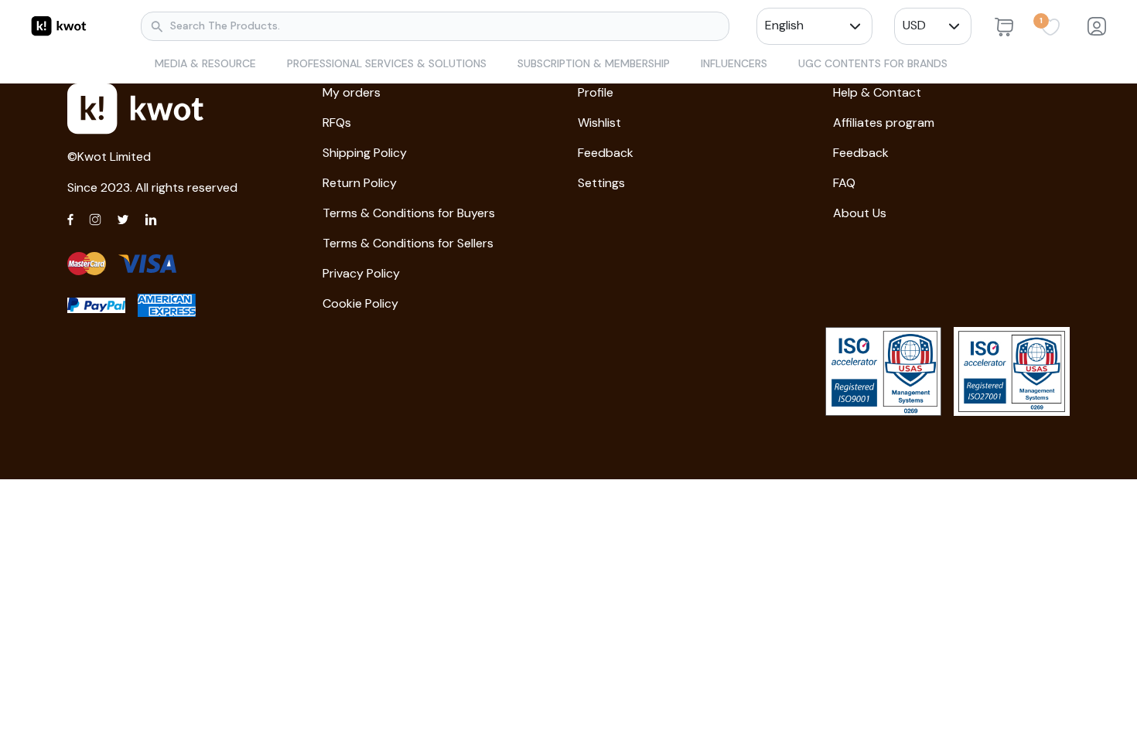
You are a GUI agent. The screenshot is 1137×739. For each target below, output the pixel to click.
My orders (352, 92)
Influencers (734, 63)
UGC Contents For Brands (872, 63)
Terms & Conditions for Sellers (408, 243)
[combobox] (806, 25)
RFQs (337, 122)
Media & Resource (205, 63)
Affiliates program (883, 122)
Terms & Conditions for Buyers (409, 213)
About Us (859, 213)
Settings (601, 183)
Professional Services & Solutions (387, 63)
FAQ (844, 183)
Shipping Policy (365, 153)
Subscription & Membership (593, 63)
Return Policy (360, 183)
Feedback (605, 153)
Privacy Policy (361, 273)
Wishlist (599, 122)
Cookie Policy (360, 303)
